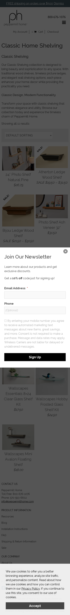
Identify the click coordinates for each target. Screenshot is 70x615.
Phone (9, 303)
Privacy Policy (30, 588)
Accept (35, 606)
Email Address (16, 288)
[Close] (65, 251)
